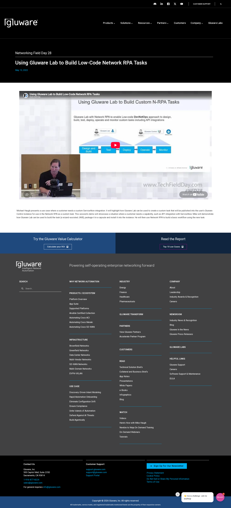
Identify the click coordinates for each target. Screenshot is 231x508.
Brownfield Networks (79, 346)
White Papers (126, 385)
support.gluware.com (95, 469)
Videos (123, 418)
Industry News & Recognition (183, 320)
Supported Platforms (79, 308)
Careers (173, 301)
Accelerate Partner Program (132, 336)
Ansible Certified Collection (82, 313)
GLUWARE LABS (178, 347)
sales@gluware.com (33, 483)
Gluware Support (177, 365)
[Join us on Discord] (156, 4)
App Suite (73, 304)
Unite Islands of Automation (82, 411)
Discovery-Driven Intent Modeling (85, 392)
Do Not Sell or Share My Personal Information (168, 479)
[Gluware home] (28, 266)
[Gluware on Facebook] (169, 4)
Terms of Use (153, 482)
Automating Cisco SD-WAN (82, 327)
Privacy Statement (155, 473)
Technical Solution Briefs (131, 367)
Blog (122, 399)
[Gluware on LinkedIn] (162, 4)
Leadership (175, 292)
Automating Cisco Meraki (81, 322)
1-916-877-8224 (31, 479)
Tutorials (124, 436)
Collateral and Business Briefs (134, 371)
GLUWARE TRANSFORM (131, 314)
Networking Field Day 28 (33, 53)
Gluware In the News (179, 329)
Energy (123, 287)
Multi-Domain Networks (80, 369)
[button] (220, 4)
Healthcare (125, 297)
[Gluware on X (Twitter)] (176, 4)
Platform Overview (78, 299)
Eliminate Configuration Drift (82, 401)
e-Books (124, 390)
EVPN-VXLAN (75, 373)
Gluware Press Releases (181, 334)
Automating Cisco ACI (79, 317)
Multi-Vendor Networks (80, 359)
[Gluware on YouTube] (182, 4)
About (172, 287)
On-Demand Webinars (130, 432)
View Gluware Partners (130, 332)
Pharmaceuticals (127, 301)
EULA (172, 378)
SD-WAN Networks (78, 364)
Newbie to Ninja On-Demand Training (137, 427)
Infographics (125, 394)
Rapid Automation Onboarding (83, 397)
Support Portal (92, 475)
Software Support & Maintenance (185, 374)
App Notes (125, 376)
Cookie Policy (153, 476)
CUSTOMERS (126, 349)
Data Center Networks (79, 355)
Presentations (126, 381)
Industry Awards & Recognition (184, 297)
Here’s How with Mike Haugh (133, 423)
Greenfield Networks (79, 350)
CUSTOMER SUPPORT (202, 4)
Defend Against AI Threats (81, 415)
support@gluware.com (96, 472)
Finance (123, 292)
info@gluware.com (51, 487)
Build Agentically (77, 420)
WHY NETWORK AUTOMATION (84, 281)
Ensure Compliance (78, 406)
